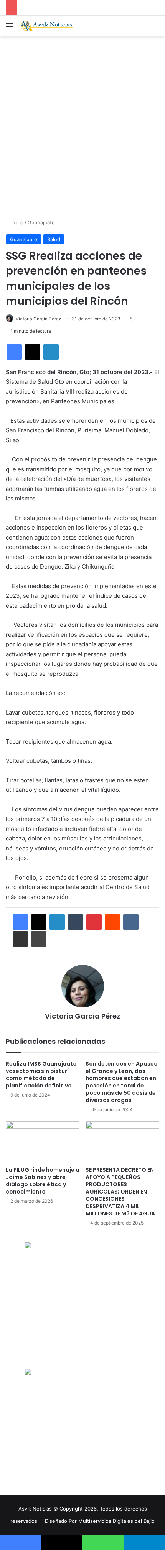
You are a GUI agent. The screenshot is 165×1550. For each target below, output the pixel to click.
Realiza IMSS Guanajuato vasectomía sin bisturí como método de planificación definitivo (41, 1074)
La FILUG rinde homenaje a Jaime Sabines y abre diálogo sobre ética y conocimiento (42, 1180)
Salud (53, 239)
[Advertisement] (82, 126)
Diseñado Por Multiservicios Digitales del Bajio (100, 1521)
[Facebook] (14, 352)
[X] (32, 352)
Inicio (16, 222)
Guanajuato (41, 222)
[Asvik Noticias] (50, 26)
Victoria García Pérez (38, 319)
